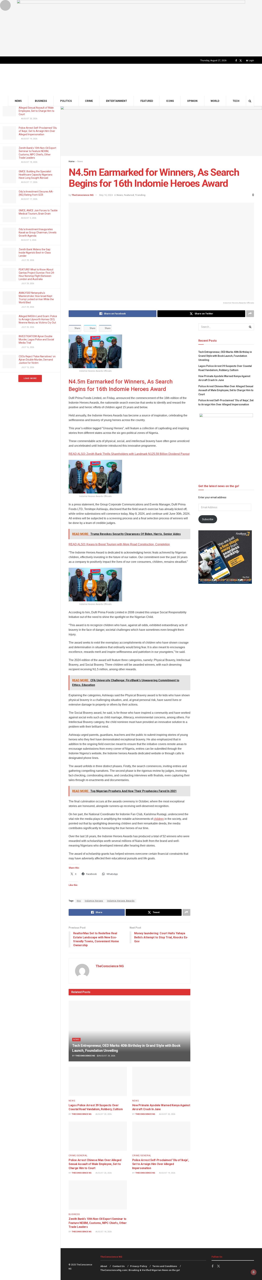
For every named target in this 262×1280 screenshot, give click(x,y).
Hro (79, 901)
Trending (140, 195)
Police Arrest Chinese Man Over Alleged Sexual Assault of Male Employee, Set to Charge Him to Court (95, 1164)
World (215, 101)
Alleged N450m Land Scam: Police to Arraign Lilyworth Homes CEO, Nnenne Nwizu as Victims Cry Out (38, 319)
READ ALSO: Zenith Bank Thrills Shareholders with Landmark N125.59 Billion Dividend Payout (129, 453)
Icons (170, 101)
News (18, 101)
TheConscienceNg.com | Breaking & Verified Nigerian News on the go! (140, 1270)
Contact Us (118, 1266)
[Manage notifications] (253, 1272)
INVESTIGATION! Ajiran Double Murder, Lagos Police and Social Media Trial (36, 339)
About (103, 1266)
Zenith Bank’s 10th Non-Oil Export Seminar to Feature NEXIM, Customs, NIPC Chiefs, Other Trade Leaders (98, 1223)
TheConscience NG (83, 195)
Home (72, 161)
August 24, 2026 (107, 1056)
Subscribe (207, 519)
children (159, 818)
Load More (30, 378)
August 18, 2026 (103, 1232)
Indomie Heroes (94, 901)
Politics (66, 101)
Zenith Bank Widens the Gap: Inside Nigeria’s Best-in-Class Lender (35, 252)
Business (41, 101)
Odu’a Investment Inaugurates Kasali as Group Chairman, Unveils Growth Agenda (37, 232)
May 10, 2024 (106, 195)
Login (251, 60)
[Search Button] (250, 101)
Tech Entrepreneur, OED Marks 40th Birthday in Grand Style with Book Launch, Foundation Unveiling (225, 356)
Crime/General (78, 1155)
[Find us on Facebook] (236, 60)
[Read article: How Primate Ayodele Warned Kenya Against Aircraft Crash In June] (161, 1081)
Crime (89, 101)
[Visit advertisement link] (131, 28)
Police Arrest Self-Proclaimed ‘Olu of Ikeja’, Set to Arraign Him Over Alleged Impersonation (38, 131)
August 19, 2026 (167, 1173)
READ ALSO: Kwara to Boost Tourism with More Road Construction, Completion (119, 544)
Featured (146, 101)
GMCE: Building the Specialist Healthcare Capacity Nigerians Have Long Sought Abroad (35, 174)
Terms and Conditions (164, 1266)
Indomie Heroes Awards (121, 901)
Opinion (192, 101)
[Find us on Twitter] (240, 60)
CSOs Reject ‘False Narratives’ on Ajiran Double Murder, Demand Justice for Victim (37, 359)
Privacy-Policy (138, 1266)
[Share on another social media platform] (250, 313)
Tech (236, 101)
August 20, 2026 (103, 1114)
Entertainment (116, 101)
